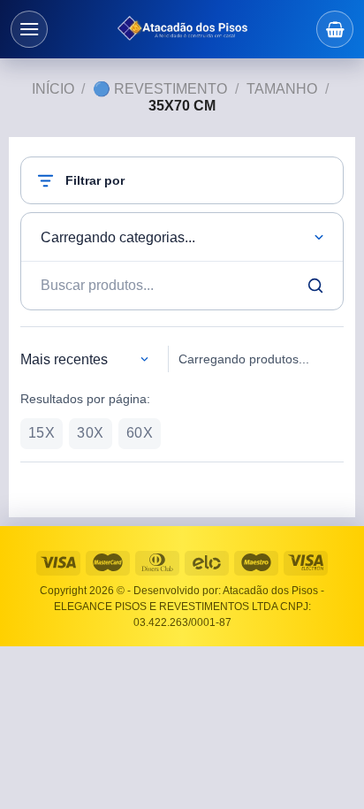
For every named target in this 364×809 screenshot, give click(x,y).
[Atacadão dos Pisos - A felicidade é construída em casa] (182, 29)
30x (90, 432)
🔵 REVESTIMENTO (160, 88)
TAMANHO (281, 88)
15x (41, 432)
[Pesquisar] (315, 285)
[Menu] (29, 29)
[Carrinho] (334, 29)
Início (53, 88)
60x (139, 432)
